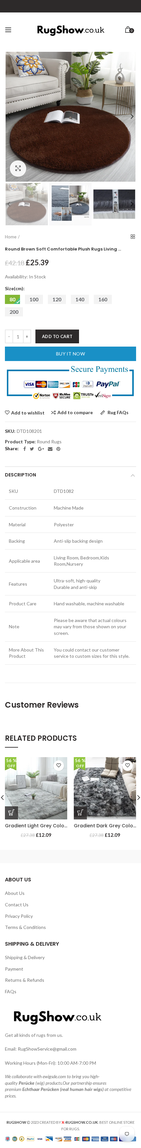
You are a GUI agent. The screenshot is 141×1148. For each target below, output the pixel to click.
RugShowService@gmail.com (47, 1049)
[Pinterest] (58, 449)
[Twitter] (32, 449)
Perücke (26, 1083)
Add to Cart (57, 336)
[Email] (50, 449)
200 (14, 312)
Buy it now (70, 353)
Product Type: (20, 441)
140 (79, 299)
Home (10, 236)
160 (102, 299)
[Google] (41, 449)
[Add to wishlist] (58, 765)
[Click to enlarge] (18, 168)
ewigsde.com (54, 1076)
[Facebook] (24, 449)
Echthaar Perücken (40, 1089)
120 (56, 299)
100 (34, 299)
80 (12, 299)
